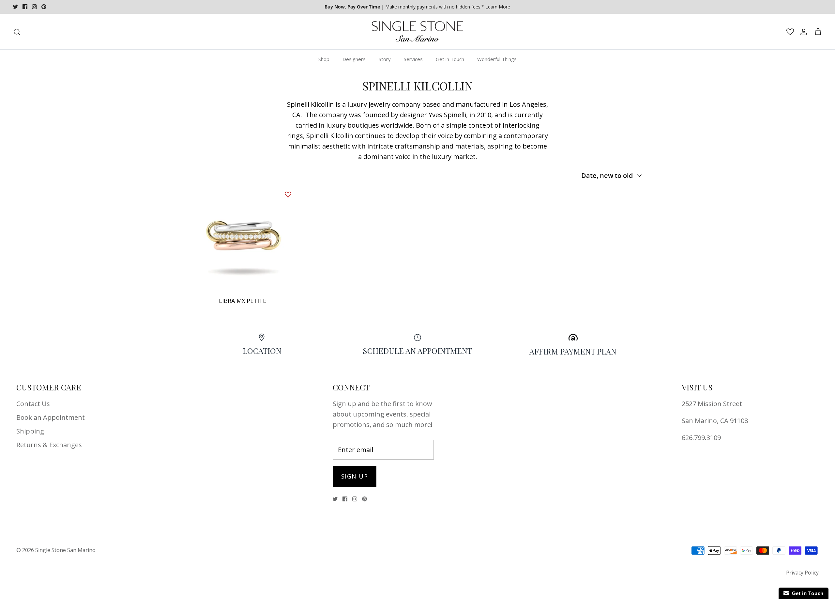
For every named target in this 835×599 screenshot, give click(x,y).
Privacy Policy (802, 572)
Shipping (30, 431)
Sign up (354, 476)
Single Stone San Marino (65, 550)
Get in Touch (450, 59)
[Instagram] (34, 6)
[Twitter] (15, 6)
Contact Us (33, 403)
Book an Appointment (50, 417)
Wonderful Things (497, 59)
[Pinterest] (43, 6)
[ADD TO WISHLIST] (288, 194)
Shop (323, 59)
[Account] (802, 31)
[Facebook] (25, 6)
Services (413, 59)
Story (385, 59)
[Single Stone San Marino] (417, 31)
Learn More (497, 7)
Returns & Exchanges (49, 444)
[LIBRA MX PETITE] (242, 239)
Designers (354, 59)
